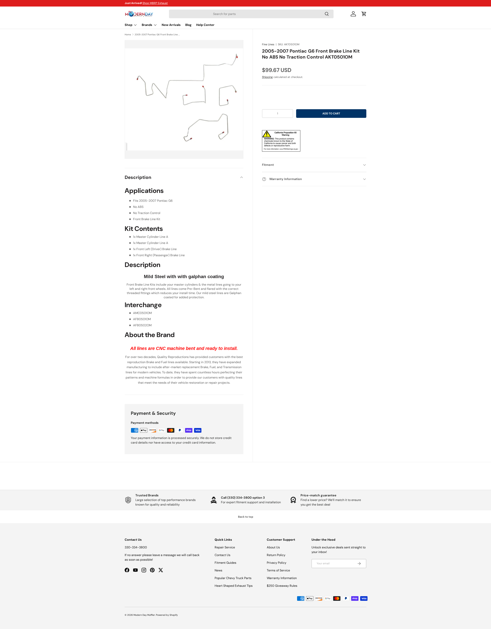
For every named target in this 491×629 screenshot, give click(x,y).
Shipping (267, 77)
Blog (188, 25)
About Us (273, 547)
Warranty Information (282, 578)
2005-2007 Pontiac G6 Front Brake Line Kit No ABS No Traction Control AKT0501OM (158, 34)
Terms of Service (278, 570)
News (218, 570)
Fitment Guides (225, 563)
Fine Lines (268, 44)
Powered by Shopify (167, 615)
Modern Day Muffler (144, 615)
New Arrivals (171, 25)
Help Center (205, 25)
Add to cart (331, 113)
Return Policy (276, 555)
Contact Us (222, 555)
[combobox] (251, 14)
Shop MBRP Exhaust (155, 3)
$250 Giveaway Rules (282, 586)
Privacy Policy (276, 563)
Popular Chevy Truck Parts (233, 578)
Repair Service (225, 547)
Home (128, 34)
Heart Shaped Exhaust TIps (234, 586)
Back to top (245, 516)
